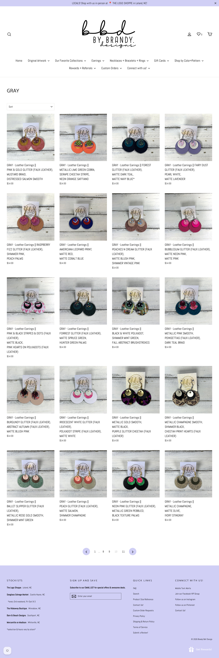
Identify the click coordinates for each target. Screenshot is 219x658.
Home (19, 61)
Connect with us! (137, 68)
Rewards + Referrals (81, 68)
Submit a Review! (140, 632)
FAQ (134, 588)
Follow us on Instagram (185, 599)
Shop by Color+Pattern (188, 61)
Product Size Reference (143, 599)
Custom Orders (110, 68)
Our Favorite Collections (69, 61)
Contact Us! (138, 605)
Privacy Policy (139, 616)
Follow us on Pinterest (185, 605)
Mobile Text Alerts (183, 588)
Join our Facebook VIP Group (187, 593)
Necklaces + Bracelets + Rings (128, 61)
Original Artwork (37, 61)
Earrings (97, 61)
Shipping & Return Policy (143, 621)
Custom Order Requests (143, 610)
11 (123, 551)
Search (136, 593)
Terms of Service (140, 627)
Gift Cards (160, 61)
